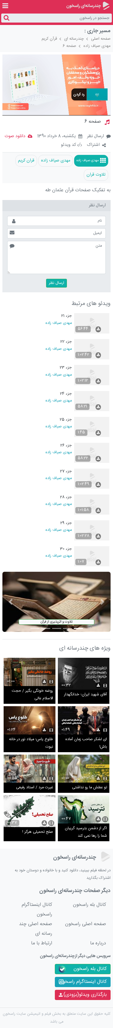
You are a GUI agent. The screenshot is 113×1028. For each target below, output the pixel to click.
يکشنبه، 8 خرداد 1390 (56, 136)
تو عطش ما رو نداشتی (89, 787)
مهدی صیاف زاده (97, 46)
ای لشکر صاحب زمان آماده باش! (86, 743)
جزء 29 (66, 523)
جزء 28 (66, 497)
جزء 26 (66, 445)
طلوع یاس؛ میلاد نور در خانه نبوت (31, 743)
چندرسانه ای (74, 38)
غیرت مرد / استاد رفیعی (34, 787)
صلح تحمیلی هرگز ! (37, 832)
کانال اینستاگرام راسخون (37, 910)
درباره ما (98, 943)
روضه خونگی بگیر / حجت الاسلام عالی (32, 695)
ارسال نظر (95, 136)
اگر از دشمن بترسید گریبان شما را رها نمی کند (86, 832)
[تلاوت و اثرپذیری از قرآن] (56, 602)
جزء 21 (66, 316)
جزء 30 (66, 549)
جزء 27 (66, 471)
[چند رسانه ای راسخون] (87, 5)
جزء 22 (66, 342)
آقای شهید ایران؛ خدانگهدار (85, 694)
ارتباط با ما (41, 943)
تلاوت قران (95, 174)
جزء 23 (66, 368)
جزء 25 (66, 420)
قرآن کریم (49, 38)
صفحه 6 (69, 46)
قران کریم (26, 160)
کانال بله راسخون (89, 905)
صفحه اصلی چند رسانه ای (35, 929)
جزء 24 (66, 394)
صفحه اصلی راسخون (85, 924)
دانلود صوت (15, 136)
